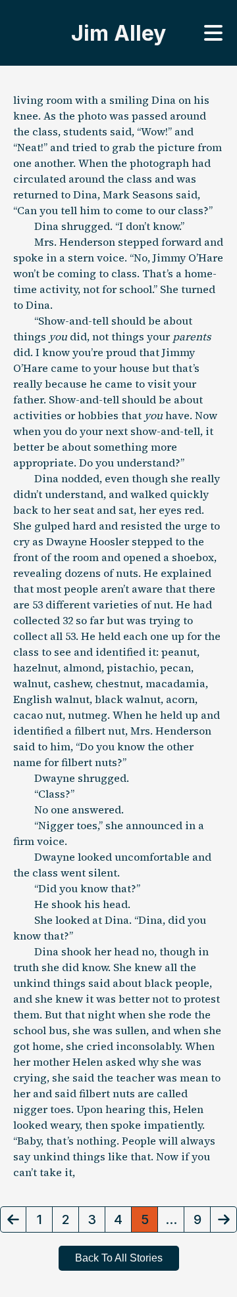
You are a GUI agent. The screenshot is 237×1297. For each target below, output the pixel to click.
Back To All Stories (119, 1257)
